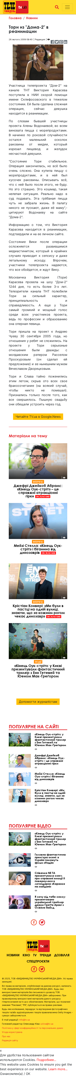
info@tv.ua (24, 1019)
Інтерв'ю (38, 481)
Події (38, 661)
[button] (57, 7)
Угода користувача (12, 1032)
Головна (15, 18)
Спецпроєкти (38, 961)
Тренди (45, 955)
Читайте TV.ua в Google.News (38, 416)
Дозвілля (61, 955)
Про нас (6, 1036)
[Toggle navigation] (67, 7)
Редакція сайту (10, 1040)
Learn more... (57, 1069)
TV (35, 955)
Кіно (26, 955)
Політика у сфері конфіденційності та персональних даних (32, 1028)
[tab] (34, 922)
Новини (32, 18)
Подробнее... (46, 1060)
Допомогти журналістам (38, 702)
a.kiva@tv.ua (47, 1023)
